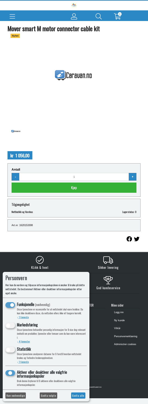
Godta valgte (48, 395)
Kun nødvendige (16, 395)
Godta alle (78, 395)
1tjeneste (23, 317)
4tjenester (23, 341)
